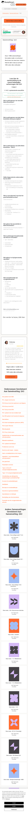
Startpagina (6, 13)
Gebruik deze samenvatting (14, 21)
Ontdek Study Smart (21, 4)
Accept (14, 803)
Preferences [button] (8, 798)
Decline (14, 806)
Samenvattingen (14, 13)
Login (12, 4)
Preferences (14, 809)
